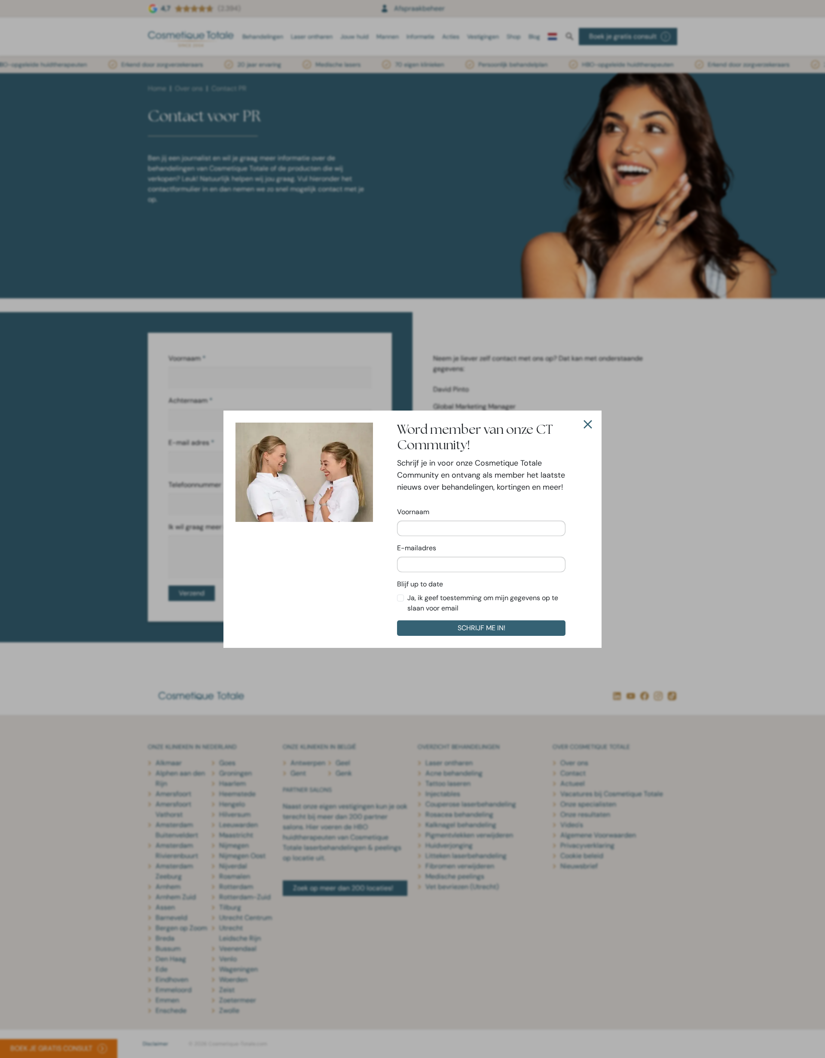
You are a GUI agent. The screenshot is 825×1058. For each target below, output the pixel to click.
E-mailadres (416, 547)
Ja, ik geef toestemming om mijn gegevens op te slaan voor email (482, 603)
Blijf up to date (420, 584)
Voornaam (413, 511)
